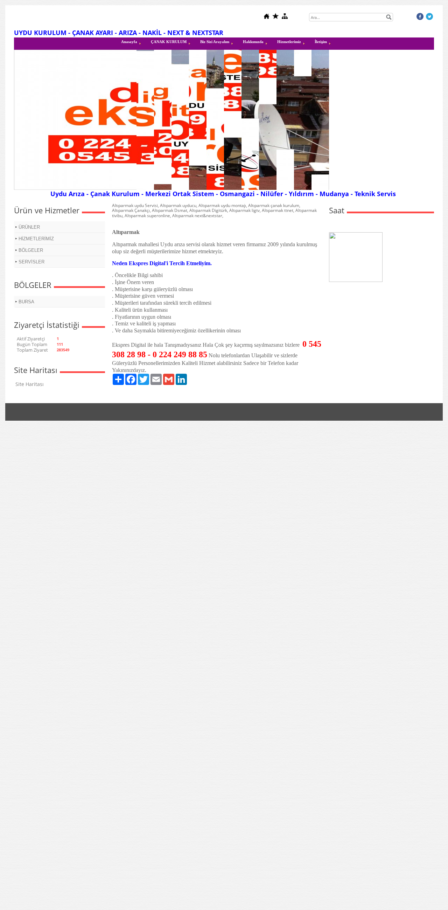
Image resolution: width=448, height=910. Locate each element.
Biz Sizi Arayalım (214, 42)
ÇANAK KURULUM (169, 42)
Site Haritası (29, 384)
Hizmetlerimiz (289, 42)
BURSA (26, 301)
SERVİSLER (31, 261)
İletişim (321, 42)
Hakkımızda (253, 42)
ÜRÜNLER (29, 227)
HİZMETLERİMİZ (36, 238)
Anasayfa (129, 42)
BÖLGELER (31, 250)
